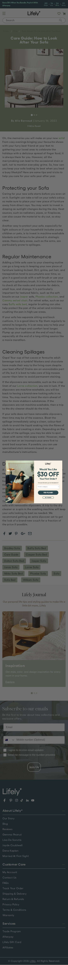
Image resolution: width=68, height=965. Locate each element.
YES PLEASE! (48, 493)
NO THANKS (48, 497)
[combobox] (48, 487)
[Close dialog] (61, 462)
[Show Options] (58, 487)
